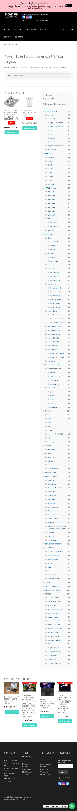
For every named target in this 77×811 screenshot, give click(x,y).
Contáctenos (46, 774)
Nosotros (45, 769)
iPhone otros (52, 219)
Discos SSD (51, 492)
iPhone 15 (51, 207)
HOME (8, 29)
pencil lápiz (52, 150)
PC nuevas (48, 453)
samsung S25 (54, 380)
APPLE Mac (49, 234)
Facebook (27, 767)
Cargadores (52, 484)
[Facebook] (23, 17)
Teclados (51, 532)
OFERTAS (48, 446)
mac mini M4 (54, 261)
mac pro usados (53, 617)
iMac (49, 238)
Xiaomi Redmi (55, 407)
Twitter (26, 764)
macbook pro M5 (56, 315)
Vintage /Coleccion (54, 663)
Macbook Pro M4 (53, 349)
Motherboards (53, 507)
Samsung (51, 442)
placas (50, 567)
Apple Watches (53, 119)
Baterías (51, 480)
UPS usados (52, 659)
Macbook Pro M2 (53, 342)
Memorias (51, 503)
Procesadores (52, 575)
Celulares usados (53, 598)
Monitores (51, 361)
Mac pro (50, 265)
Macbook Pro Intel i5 (55, 330)
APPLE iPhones (50, 188)
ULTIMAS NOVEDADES (52, 590)
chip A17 (51, 161)
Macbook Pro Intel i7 (55, 334)
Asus (49, 419)
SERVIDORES (49, 548)
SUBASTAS (48, 582)
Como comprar (47, 764)
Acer (49, 415)
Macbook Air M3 (55, 296)
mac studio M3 (55, 276)
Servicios (45, 772)
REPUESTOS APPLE (52, 476)
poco (52, 392)
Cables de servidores (55, 552)
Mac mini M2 (54, 257)
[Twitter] (30, 17)
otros (50, 563)
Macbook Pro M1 (53, 338)
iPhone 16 (51, 211)
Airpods (50, 115)
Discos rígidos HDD (54, 488)
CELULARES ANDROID (52, 365)
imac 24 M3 (54, 246)
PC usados (51, 644)
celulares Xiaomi (53, 388)
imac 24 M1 (54, 242)
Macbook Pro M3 (53, 346)
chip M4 (50, 176)
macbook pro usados (55, 629)
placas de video (55, 648)
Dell (49, 422)
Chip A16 (51, 157)
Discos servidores (54, 555)
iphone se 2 (54, 223)
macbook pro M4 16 (57, 357)
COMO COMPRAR (30, 29)
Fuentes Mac (52, 496)
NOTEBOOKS (49, 411)
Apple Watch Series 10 (57, 123)
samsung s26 (54, 384)
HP (49, 426)
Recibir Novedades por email (64, 761)
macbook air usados (54, 625)
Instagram (27, 769)
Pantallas (51, 511)
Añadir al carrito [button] (12, 132)
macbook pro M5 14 (59, 319)
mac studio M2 (55, 273)
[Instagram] (27, 17)
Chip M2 (50, 169)
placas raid (51, 571)
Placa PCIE (51, 515)
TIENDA (18, 29)
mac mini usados (53, 613)
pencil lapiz (52, 184)
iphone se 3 (54, 226)
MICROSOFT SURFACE (55, 434)
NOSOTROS (44, 29)
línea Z (52, 373)
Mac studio (51, 269)
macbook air (52, 284)
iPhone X (51, 230)
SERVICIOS (8, 37)
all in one (51, 457)
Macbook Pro (52, 311)
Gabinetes (51, 449)
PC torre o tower (53, 469)
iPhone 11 (51, 192)
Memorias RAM (53, 559)
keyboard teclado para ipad (57, 146)
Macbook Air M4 (55, 299)
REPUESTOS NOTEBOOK (53, 544)
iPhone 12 (51, 196)
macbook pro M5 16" (60, 323)
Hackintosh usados (54, 602)
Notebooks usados (54, 640)
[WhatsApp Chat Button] (72, 806)
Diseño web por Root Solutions (14, 800)
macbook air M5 (55, 303)
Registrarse (44, 14)
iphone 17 (51, 215)
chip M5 (50, 180)
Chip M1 (50, 165)
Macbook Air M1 (55, 288)
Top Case (51, 536)
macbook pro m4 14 (57, 353)
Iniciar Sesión (27, 21)
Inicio (8, 44)
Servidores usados (54, 652)
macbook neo (55, 307)
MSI (49, 438)
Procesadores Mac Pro (55, 522)
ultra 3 (52, 142)
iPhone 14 (51, 203)
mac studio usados (54, 621)
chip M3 (50, 173)
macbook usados (53, 632)
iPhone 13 (51, 199)
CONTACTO (19, 37)
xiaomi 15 (53, 403)
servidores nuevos (54, 578)
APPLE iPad (49, 153)
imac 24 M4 (54, 250)
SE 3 (51, 134)
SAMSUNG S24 (55, 376)
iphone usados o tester (55, 609)
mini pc (50, 461)
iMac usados (52, 605)
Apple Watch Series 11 (57, 126)
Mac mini (51, 253)
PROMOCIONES (50, 472)
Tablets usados (53, 655)
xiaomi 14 (53, 399)
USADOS (48, 594)
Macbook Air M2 (55, 292)
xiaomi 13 (53, 396)
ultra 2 (52, 138)
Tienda (44, 767)
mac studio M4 (55, 280)
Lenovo (50, 430)
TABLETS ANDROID (51, 586)
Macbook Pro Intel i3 (55, 326)
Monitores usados (54, 636)
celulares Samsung (54, 369)
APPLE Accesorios (51, 111)
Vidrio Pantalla (53, 540)
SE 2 (51, 130)
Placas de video (53, 519)
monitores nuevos (54, 465)
